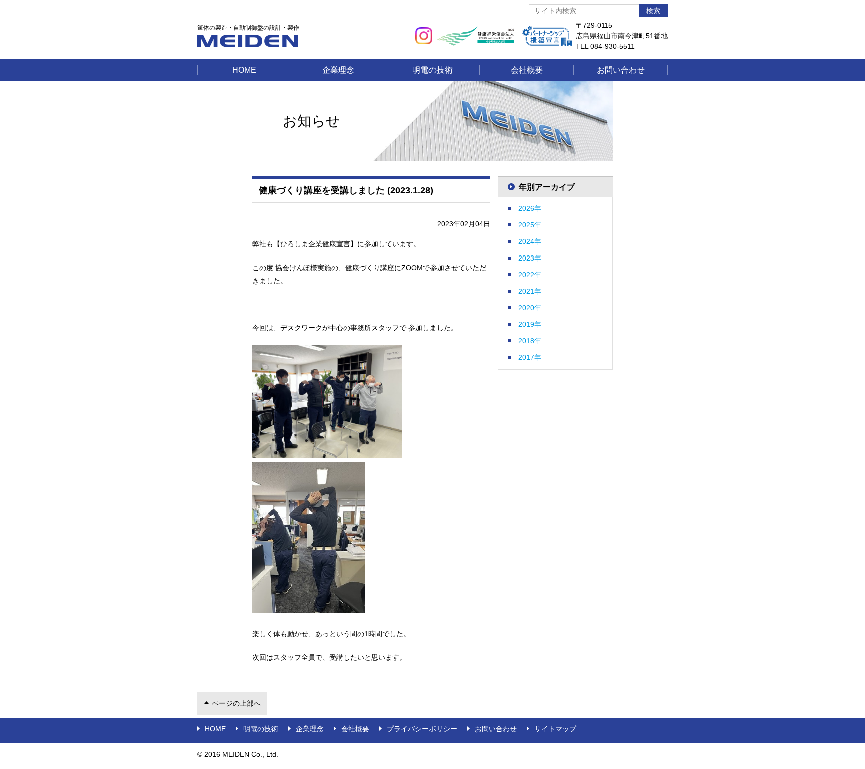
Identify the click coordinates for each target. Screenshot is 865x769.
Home (244, 70)
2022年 (529, 275)
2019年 (529, 324)
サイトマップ (555, 729)
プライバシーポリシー (422, 729)
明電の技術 (432, 70)
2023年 (529, 258)
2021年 (529, 291)
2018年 (529, 341)
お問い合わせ (621, 70)
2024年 (529, 241)
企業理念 (338, 70)
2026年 (529, 208)
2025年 (529, 225)
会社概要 (527, 70)
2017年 (529, 357)
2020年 (529, 308)
